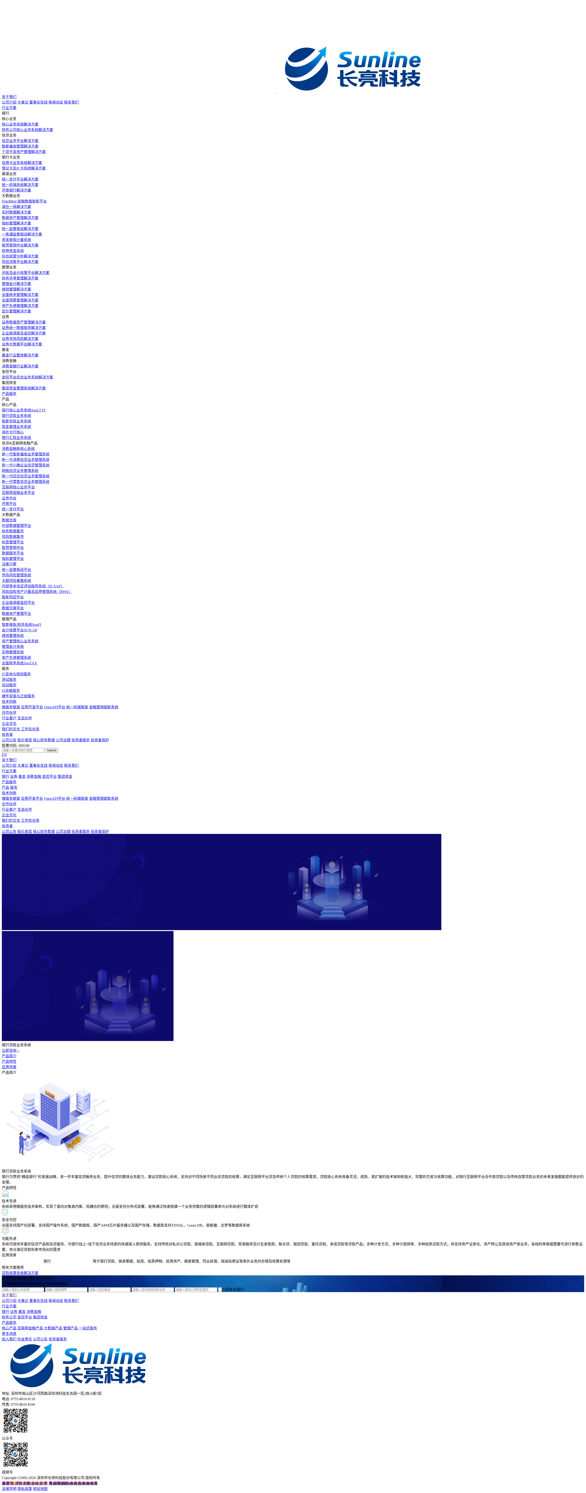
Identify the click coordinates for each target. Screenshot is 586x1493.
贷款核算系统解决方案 (20, 1273)
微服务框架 (11, 707)
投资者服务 (80, 740)
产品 (5, 787)
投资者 (7, 735)
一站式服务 (88, 1328)
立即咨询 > (10, 1050)
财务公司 (9, 1317)
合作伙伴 (9, 713)
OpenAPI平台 (54, 707)
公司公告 (9, 740)
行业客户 (9, 718)
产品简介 (9, 1056)
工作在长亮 (30, 729)
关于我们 (9, 97)
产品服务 (9, 394)
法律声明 (9, 1489)
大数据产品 (53, 1328)
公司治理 (63, 740)
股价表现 (24, 740)
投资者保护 (100, 740)
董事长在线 (38, 102)
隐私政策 (24, 1489)
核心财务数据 (44, 740)
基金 (22, 776)
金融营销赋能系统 (103, 707)
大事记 (22, 102)
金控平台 (49, 776)
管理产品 (70, 1328)
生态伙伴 (24, 718)
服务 (13, 787)
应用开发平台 (32, 707)
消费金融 (34, 776)
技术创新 (9, 702)
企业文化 (9, 724)
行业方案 (9, 108)
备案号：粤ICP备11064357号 (25, 1483)
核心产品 (9, 1328)
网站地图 (40, 1489)
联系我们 (71, 102)
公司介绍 (9, 102)
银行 (5, 776)
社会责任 (24, 1339)
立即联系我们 (233, 1289)
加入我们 (9, 1339)
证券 (13, 776)
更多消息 (9, 1334)
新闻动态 (56, 102)
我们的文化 (11, 729)
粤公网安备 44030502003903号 (73, 1483)
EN (4, 755)
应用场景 (9, 1067)
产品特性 (9, 1061)
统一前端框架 (77, 707)
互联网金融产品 (30, 1328)
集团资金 (65, 776)
